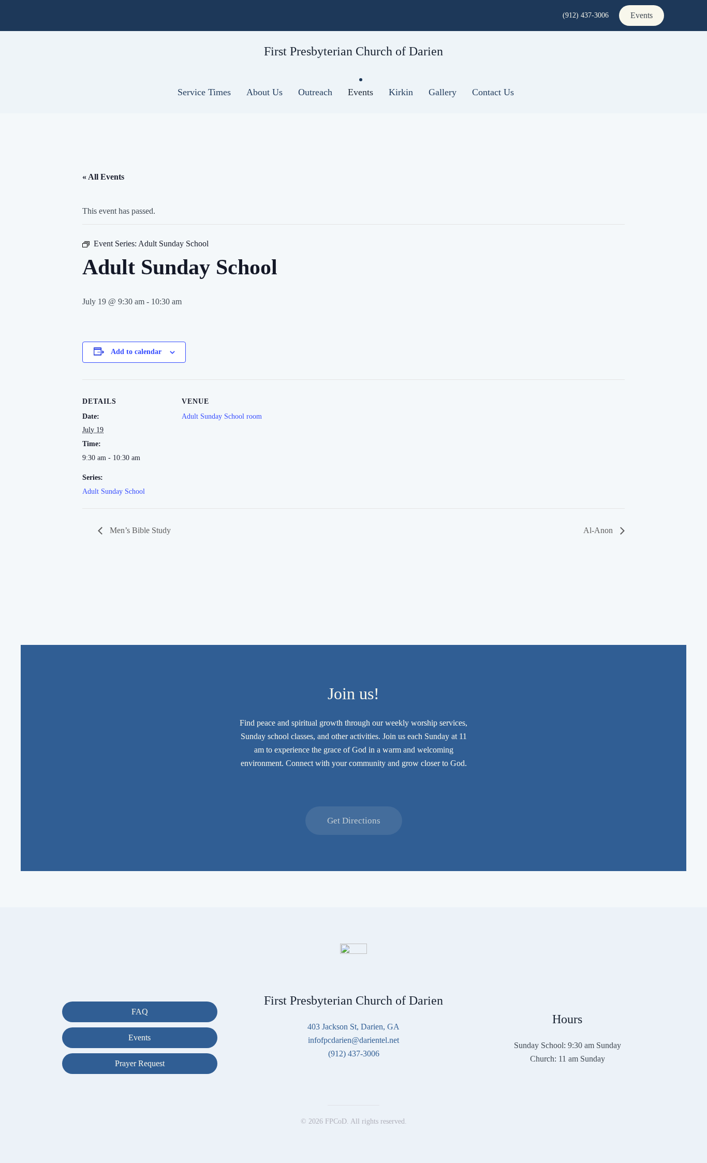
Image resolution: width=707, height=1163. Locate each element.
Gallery (442, 92)
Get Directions (353, 821)
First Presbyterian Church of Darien (353, 51)
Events (641, 15)
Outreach (315, 92)
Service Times (204, 92)
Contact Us (493, 92)
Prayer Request (140, 1063)
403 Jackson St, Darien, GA (353, 1026)
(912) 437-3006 (586, 15)
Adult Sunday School (113, 491)
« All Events (103, 176)
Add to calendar (136, 352)
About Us (264, 92)
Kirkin (401, 92)
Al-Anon (599, 530)
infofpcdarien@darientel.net (353, 1040)
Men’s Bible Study (139, 530)
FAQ (139, 1011)
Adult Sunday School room (222, 416)
